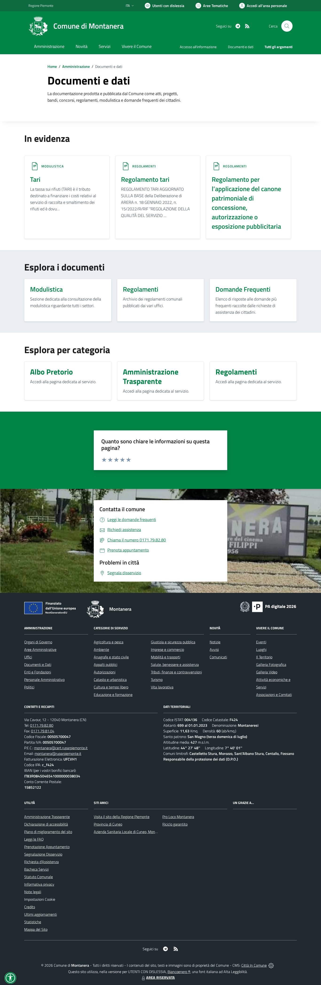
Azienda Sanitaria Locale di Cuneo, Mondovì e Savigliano (137, 831)
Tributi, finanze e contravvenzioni (176, 672)
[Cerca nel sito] (287, 26)
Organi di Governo (38, 642)
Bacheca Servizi (36, 869)
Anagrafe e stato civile (111, 657)
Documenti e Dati (37, 664)
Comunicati (218, 657)
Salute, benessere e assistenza (175, 664)
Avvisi (214, 649)
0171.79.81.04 (42, 731)
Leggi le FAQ (34, 839)
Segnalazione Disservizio (43, 854)
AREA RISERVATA (160, 977)
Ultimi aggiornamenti (40, 914)
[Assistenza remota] (271, 965)
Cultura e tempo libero (111, 687)
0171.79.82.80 (41, 725)
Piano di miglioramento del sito (48, 831)
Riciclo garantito (175, 824)
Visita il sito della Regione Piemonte (121, 816)
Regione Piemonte (40, 5)
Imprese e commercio (167, 649)
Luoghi (261, 649)
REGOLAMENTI (144, 166)
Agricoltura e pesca (108, 642)
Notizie (215, 642)
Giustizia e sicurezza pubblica (173, 642)
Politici (29, 687)
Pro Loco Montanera (178, 816)
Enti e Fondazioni (37, 672)
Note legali (32, 892)
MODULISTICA (52, 166)
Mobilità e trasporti (165, 657)
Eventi (261, 642)
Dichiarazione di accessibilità (46, 824)
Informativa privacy (39, 884)
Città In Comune (254, 965)
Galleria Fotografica (271, 664)
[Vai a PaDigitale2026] (268, 606)
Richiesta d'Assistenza (41, 862)
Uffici (28, 657)
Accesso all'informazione (198, 47)
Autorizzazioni (104, 672)
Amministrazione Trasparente (47, 816)
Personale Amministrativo (44, 679)
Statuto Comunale (38, 877)
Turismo (157, 679)
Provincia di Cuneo (108, 824)
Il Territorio (264, 657)
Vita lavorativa (162, 687)
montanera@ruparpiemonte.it (58, 753)
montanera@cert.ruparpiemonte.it (61, 748)
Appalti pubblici (105, 664)
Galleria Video (266, 672)
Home (52, 66)
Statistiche (32, 922)
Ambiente (101, 649)
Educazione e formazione (113, 694)
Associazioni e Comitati (274, 694)
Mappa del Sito (35, 929)
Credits (29, 907)
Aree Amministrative (40, 649)
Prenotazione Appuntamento (47, 847)
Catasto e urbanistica (110, 679)
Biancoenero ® (179, 971)
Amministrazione (76, 66)
